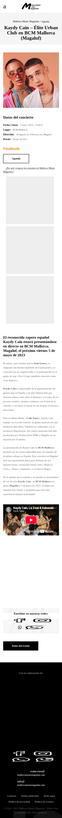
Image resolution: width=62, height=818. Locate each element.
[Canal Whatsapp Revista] (20, 629)
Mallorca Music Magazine (26, 21)
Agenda (45, 21)
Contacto (11, 796)
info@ (31, 783)
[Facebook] (20, 622)
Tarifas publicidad (30, 796)
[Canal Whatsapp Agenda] (34, 629)
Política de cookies (44, 801)
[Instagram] (42, 622)
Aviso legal (49, 796)
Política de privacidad (19, 801)
